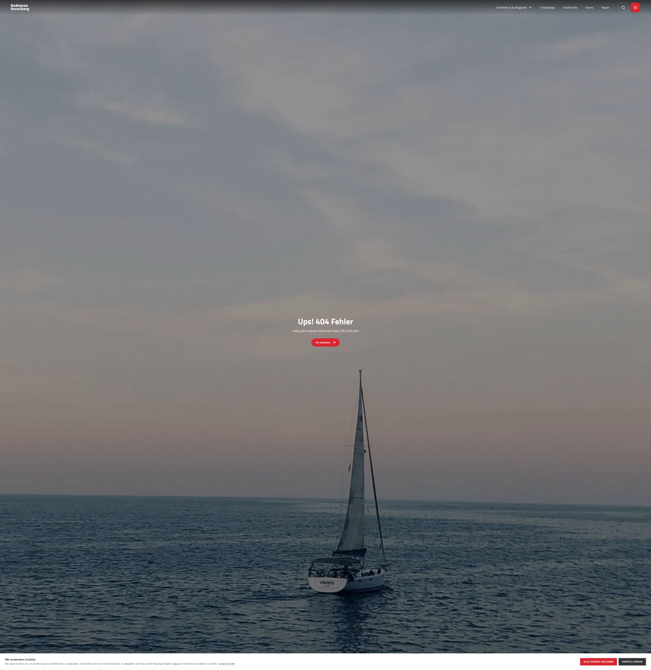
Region (605, 7)
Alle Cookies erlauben (599, 661)
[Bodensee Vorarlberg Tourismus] (20, 7)
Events (589, 7)
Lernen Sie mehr (227, 664)
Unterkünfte (570, 7)
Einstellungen (632, 661)
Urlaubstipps (547, 7)
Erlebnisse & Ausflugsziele (512, 7)
